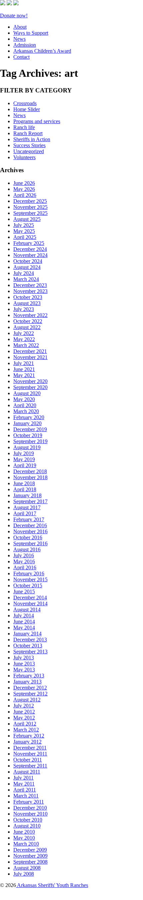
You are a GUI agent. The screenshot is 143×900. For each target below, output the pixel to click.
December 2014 (30, 597)
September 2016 (30, 543)
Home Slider (26, 109)
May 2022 (24, 339)
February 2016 (28, 573)
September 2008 (30, 862)
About (20, 27)
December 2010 (30, 808)
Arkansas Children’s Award (42, 51)
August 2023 (27, 303)
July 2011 (23, 778)
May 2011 (24, 784)
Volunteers (24, 157)
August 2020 (27, 393)
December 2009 (30, 850)
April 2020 (24, 405)
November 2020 (30, 381)
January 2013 (27, 681)
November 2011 (30, 754)
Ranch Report (28, 133)
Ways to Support (30, 33)
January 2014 (27, 633)
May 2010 (24, 838)
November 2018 (30, 477)
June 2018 (24, 483)
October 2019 (27, 435)
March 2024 (26, 279)
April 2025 (24, 237)
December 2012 (30, 687)
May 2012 (24, 717)
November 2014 (30, 603)
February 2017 (28, 519)
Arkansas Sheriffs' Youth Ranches (52, 885)
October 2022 (27, 321)
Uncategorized (28, 151)
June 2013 (24, 663)
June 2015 (24, 591)
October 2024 (27, 261)
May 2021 (24, 375)
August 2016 (27, 549)
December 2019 (30, 429)
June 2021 (24, 369)
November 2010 (30, 814)
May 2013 (24, 669)
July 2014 (23, 615)
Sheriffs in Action (31, 139)
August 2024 (27, 267)
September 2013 (30, 651)
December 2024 (30, 249)
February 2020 (28, 417)
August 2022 (27, 327)
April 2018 (24, 489)
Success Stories (29, 145)
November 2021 (30, 357)
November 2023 (30, 291)
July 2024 (23, 273)
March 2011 (26, 796)
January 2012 (27, 741)
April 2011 (24, 790)
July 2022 (23, 333)
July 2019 (23, 453)
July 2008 (23, 874)
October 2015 (27, 585)
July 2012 (23, 705)
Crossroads (25, 103)
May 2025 (24, 231)
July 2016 (23, 555)
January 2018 (27, 495)
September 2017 (30, 501)
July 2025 (23, 225)
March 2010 (26, 844)
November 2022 (30, 315)
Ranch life (24, 127)
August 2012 (27, 699)
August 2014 (27, 609)
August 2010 (27, 826)
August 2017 (27, 507)
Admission (24, 45)
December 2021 (30, 351)
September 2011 (30, 766)
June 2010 (24, 832)
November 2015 (30, 579)
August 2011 (26, 772)
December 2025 (30, 201)
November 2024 (30, 255)
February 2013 (28, 675)
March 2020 (26, 411)
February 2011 (28, 802)
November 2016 (30, 531)
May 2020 (24, 399)
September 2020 (30, 387)
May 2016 (24, 561)
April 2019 (24, 465)
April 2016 (24, 567)
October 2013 (27, 645)
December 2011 (30, 748)
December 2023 (30, 285)
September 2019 (30, 441)
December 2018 (30, 471)
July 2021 (23, 363)
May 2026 (24, 189)
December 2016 (30, 525)
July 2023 (23, 309)
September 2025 (30, 213)
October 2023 (27, 297)
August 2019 (27, 447)
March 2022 (26, 345)
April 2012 (24, 723)
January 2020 (27, 423)
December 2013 (30, 639)
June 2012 (24, 711)
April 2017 (24, 513)
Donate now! (14, 15)
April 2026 (24, 195)
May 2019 (24, 459)
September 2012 (30, 693)
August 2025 (27, 219)
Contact (21, 57)
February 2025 (28, 243)
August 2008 (27, 868)
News (19, 39)
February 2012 (28, 735)
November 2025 (30, 207)
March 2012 (26, 729)
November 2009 (30, 856)
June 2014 (24, 621)
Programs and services (36, 121)
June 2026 (24, 183)
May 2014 (24, 627)
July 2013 (23, 657)
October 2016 (27, 537)
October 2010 (27, 820)
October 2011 (27, 760)
